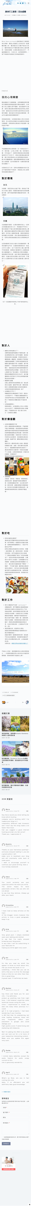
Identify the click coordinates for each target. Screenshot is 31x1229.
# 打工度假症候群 (14, 692)
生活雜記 (14, 15)
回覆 (27, 811)
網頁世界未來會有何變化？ (20, 643)
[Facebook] (18, 3)
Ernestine (10, 905)
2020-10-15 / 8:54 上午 (12, 1074)
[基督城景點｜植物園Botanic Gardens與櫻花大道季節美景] (15, 723)
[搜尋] (25, 3)
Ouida (8, 1050)
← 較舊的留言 (6, 1092)
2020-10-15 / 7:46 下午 (12, 878)
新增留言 (6, 1123)
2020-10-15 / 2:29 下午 (12, 959)
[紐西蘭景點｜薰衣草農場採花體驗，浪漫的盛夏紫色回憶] (15, 775)
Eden (8, 877)
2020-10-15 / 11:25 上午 (12, 990)
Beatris (9, 844)
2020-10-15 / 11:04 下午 (12, 811)
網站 (4, 1117)
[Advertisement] (15, 72)
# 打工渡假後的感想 (9, 695)
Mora (8, 809)
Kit (7, 958)
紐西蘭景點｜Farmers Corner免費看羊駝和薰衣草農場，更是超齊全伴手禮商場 (15, 760)
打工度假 (18, 15)
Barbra (8, 988)
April (8, 1072)
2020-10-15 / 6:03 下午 (12, 931)
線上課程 (3, 1157)
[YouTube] (22, 3)
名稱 (5, 1107)
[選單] (28, 3)
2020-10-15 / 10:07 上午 (12, 1052)
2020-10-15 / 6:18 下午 (12, 907)
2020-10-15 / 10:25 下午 (13, 846)
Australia (23, 15)
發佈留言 (6, 1143)
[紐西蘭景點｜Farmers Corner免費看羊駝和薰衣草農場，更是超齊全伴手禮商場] (15, 748)
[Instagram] (20, 3)
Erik (7, 929)
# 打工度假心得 (5, 692)
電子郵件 (6, 1112)
